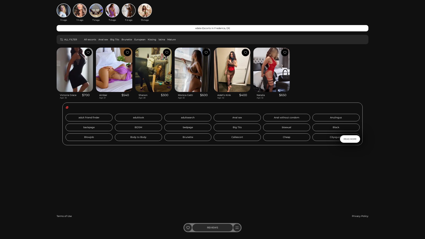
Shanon (143, 95)
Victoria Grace (68, 95)
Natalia (261, 95)
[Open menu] (237, 227)
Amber (103, 95)
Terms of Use (64, 216)
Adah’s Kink (224, 95)
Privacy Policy (360, 216)
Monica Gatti (185, 95)
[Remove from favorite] (88, 52)
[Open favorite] (188, 227)
